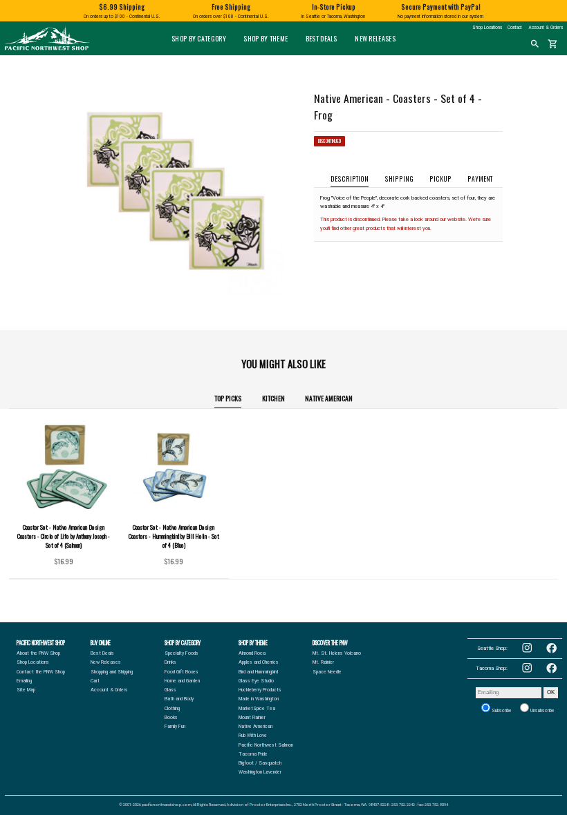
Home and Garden (182, 681)
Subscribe (501, 710)
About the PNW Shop (38, 653)
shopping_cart (553, 44)
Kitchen (273, 398)
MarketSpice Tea (257, 708)
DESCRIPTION (350, 179)
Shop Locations (487, 27)
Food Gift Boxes (181, 672)
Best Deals (321, 38)
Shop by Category (198, 38)
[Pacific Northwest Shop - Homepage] (46, 49)
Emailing (24, 681)
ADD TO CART (75, 564)
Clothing (172, 708)
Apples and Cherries (259, 662)
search (535, 44)
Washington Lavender (260, 772)
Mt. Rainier (323, 662)
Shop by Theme (265, 38)
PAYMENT (479, 179)
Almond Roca (252, 653)
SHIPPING (398, 179)
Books (171, 717)
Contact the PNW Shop (41, 672)
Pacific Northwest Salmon (266, 745)
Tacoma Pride (253, 754)
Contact (515, 27)
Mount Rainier (252, 717)
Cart (95, 681)
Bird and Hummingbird (258, 672)
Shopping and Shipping (112, 672)
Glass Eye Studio (256, 681)
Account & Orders (545, 27)
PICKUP (440, 179)
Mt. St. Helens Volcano (337, 653)
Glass (170, 690)
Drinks (170, 662)
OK (551, 692)
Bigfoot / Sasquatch (260, 763)
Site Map (26, 690)
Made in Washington (259, 699)
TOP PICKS (227, 398)
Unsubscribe (542, 710)
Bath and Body (179, 699)
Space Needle (327, 672)
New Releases (375, 38)
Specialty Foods (181, 653)
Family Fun (175, 726)
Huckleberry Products (260, 690)
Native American (329, 398)
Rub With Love (253, 735)
